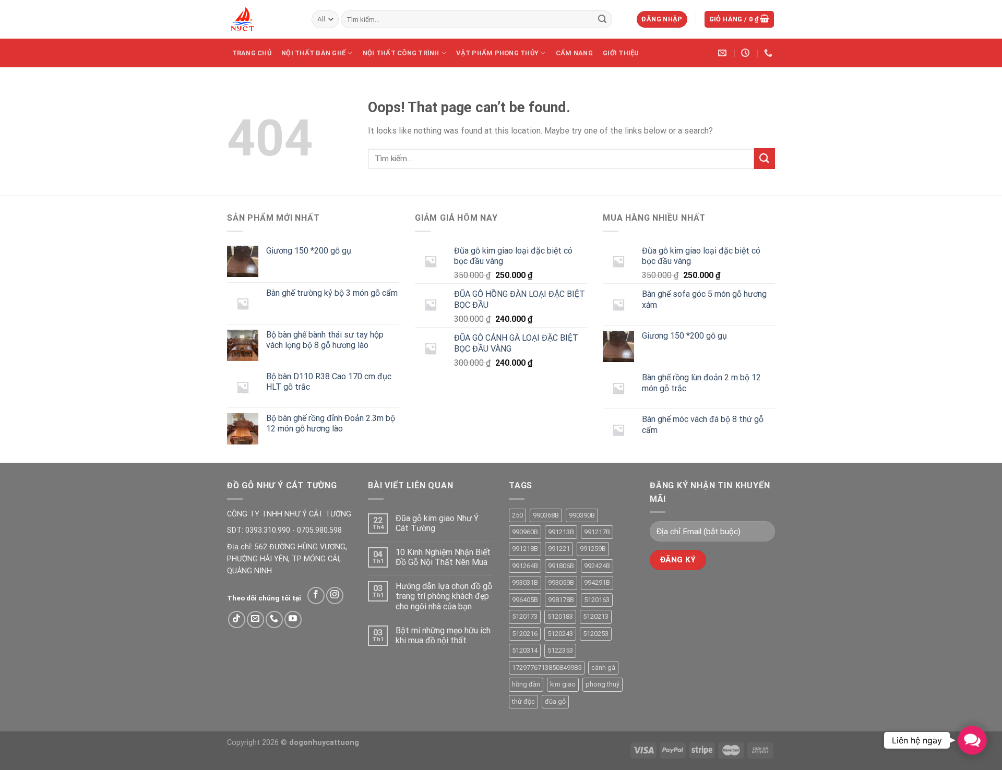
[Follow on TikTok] (236, 619)
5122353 (560, 650)
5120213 (596, 616)
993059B (561, 582)
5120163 (597, 600)
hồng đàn (526, 684)
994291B (597, 582)
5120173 (525, 616)
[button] (972, 740)
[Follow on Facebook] (316, 595)
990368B (546, 515)
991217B (597, 532)
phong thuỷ (602, 684)
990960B (525, 532)
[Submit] (602, 19)
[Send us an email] (255, 619)
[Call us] (274, 619)
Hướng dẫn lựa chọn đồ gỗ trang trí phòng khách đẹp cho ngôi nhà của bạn (444, 596)
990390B (582, 515)
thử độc (523, 701)
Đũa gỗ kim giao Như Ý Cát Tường (437, 523)
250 (517, 515)
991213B (561, 532)
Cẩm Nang (574, 53)
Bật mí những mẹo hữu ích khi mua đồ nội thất (443, 635)
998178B (561, 600)
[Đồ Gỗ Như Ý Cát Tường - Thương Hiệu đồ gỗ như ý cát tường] (261, 19)
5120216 (525, 633)
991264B (525, 566)
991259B (593, 548)
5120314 (525, 650)
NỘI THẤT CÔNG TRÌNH (401, 53)
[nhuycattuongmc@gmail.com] (723, 53)
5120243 (560, 633)
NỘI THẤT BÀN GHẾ (313, 53)
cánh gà (603, 667)
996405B (525, 600)
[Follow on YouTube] (293, 619)
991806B (561, 566)
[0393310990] (769, 53)
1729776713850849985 (546, 667)
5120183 (560, 616)
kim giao (563, 684)
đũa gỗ (555, 701)
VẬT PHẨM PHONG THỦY (497, 53)
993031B (525, 582)
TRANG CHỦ (251, 53)
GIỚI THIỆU (621, 53)
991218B (525, 548)
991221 (559, 548)
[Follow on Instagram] (334, 595)
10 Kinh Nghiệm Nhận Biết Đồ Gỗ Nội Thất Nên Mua (443, 557)
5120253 (596, 633)
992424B (597, 566)
